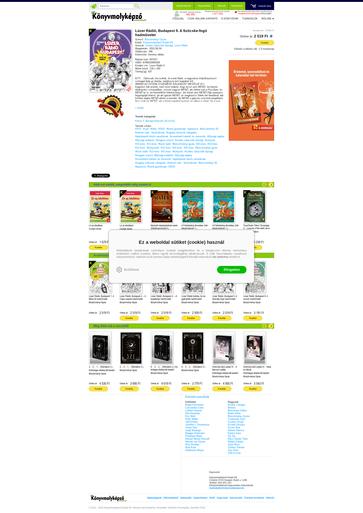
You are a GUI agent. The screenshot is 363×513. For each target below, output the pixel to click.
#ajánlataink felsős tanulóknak (151, 136)
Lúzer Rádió (181, 45)
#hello (153, 128)
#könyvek (210, 140)
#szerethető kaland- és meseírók (188, 136)
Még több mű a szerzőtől (111, 326)
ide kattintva (220, 256)
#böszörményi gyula (183, 144)
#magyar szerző (164, 140)
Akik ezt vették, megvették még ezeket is (122, 184)
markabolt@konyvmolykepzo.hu (226, 488)
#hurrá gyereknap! (176, 128)
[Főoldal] (93, 6)
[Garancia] (110, 106)
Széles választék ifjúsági (159, 45)
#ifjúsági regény (215, 136)
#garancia (193, 128)
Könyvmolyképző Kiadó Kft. (158, 42)
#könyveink (153, 147)
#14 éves (212, 144)
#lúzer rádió (164, 144)
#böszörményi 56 (209, 128)
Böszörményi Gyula (155, 39)
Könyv (138, 120)
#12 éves (140, 147)
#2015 (161, 128)
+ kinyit (139, 107)
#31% (138, 128)
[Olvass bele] (125, 85)
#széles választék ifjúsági (189, 140)
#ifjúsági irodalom (144, 140)
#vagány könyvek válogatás (181, 132)
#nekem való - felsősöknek (150, 132)
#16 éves (201, 144)
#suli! (146, 128)
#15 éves (140, 144)
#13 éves (152, 144)
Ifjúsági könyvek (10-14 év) (160, 120)
